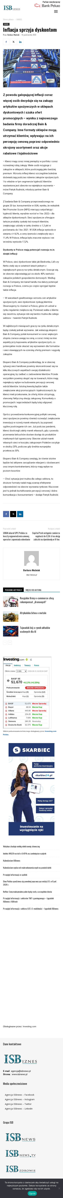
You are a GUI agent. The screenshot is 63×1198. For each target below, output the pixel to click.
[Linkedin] (20, 42)
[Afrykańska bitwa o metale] (10, 616)
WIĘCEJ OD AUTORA (33, 590)
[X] (13, 42)
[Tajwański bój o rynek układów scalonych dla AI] (10, 631)
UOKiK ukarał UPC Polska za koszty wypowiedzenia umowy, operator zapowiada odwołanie (16, 536)
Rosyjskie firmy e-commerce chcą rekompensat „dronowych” (37, 600)
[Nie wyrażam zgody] (59, 1188)
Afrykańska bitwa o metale (33, 613)
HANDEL (19, 19)
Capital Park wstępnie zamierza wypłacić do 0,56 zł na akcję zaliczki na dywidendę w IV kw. (46, 536)
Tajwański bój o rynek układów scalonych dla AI (35, 629)
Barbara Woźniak (13, 35)
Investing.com (29, 1026)
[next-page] (10, 643)
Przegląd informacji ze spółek (15, 874)
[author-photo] (31, 566)
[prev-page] (5, 643)
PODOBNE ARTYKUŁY (13, 590)
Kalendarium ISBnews (11, 860)
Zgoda (32, 1193)
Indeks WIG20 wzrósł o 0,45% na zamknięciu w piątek (24, 853)
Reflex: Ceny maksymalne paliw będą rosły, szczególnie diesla (27, 891)
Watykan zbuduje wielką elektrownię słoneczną (21, 846)
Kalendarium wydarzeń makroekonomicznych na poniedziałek (27, 867)
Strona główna (8, 19)
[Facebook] (6, 42)
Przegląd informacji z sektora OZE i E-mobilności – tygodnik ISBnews (30, 908)
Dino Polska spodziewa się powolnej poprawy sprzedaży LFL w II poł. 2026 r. (30, 883)
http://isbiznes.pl (31, 575)
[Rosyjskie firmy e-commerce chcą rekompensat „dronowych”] (10, 601)
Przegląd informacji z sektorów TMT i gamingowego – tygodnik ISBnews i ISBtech (28, 900)
